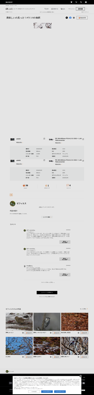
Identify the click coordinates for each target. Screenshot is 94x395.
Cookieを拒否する (47, 391)
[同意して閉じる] (80, 376)
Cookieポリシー (28, 387)
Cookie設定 (34, 391)
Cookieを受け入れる (60, 391)
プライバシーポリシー (31, 388)
